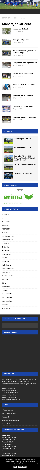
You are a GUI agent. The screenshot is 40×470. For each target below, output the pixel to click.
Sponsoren (6, 287)
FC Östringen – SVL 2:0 (22, 139)
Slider (4, 283)
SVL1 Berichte (7, 294)
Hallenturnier (6, 265)
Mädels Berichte (7, 276)
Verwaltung (6, 308)
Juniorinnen (6, 272)
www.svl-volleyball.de (9, 395)
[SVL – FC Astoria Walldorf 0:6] (8, 167)
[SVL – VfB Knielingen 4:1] (8, 149)
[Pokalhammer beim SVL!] (8, 175)
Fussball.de (5, 417)
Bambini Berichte (8, 236)
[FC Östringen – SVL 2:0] (8, 141)
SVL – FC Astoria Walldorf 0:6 (25, 165)
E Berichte (5, 250)
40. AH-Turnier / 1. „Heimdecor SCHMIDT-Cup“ (24, 52)
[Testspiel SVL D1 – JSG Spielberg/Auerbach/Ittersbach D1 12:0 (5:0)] (8, 158)
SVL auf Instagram (8, 424)
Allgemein (5, 225)
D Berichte (5, 247)
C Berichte (5, 243)
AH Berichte (6, 222)
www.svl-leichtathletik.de (10, 393)
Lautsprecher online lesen (23, 106)
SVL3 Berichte (7, 301)
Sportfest (5, 290)
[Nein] (37, 463)
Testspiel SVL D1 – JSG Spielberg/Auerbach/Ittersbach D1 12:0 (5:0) (24, 158)
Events (4, 258)
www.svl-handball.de (9, 390)
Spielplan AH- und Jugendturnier (25, 63)
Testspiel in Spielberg (21, 40)
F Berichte (5, 261)
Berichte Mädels (7, 240)
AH (3, 218)
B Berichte (5, 232)
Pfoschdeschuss (7, 410)
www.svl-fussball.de (8, 388)
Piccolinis (5, 279)
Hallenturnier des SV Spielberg (24, 117)
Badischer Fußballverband (10, 420)
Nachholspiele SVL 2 (20, 29)
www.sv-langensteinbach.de (11, 399)
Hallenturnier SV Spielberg (23, 95)
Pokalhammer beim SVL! (23, 173)
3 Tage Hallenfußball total (23, 73)
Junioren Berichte (8, 269)
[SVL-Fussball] (20, 8)
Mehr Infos (22, 467)
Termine (5, 305)
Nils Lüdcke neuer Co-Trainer (24, 84)
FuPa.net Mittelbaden (9, 413)
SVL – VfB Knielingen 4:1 (23, 147)
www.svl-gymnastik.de (9, 397)
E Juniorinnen (6, 254)
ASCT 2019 (6, 229)
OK (15, 467)
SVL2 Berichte (7, 297)
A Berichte (5, 214)
